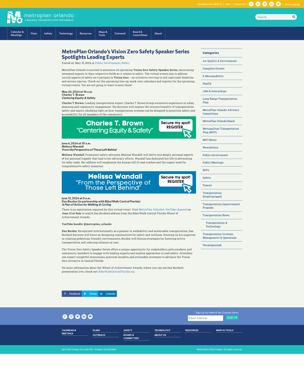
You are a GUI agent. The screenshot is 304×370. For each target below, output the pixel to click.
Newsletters (210, 147)
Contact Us (240, 4)
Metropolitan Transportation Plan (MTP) (221, 130)
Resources (192, 330)
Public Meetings (213, 162)
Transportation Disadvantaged (212, 194)
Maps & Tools (224, 330)
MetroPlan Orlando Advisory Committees (221, 111)
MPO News (209, 139)
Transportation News (216, 215)
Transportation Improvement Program (221, 205)
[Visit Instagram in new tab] (258, 4)
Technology (162, 330)
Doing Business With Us (209, 4)
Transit (207, 185)
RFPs (206, 170)
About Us (160, 335)
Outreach (99, 335)
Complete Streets (213, 68)
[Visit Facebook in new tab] (251, 4)
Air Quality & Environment (220, 61)
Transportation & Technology (216, 224)
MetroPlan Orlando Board (219, 121)
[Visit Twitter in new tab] (264, 4)
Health (207, 83)
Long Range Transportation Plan (220, 100)
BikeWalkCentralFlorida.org (116, 271)
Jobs (228, 4)
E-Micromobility (213, 76)
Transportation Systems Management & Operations (219, 235)
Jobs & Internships (214, 91)
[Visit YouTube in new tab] (278, 4)
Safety (125, 63)
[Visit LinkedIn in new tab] (271, 4)
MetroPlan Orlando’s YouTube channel (163, 209)
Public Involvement (107, 63)
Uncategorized (212, 245)
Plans (96, 330)
